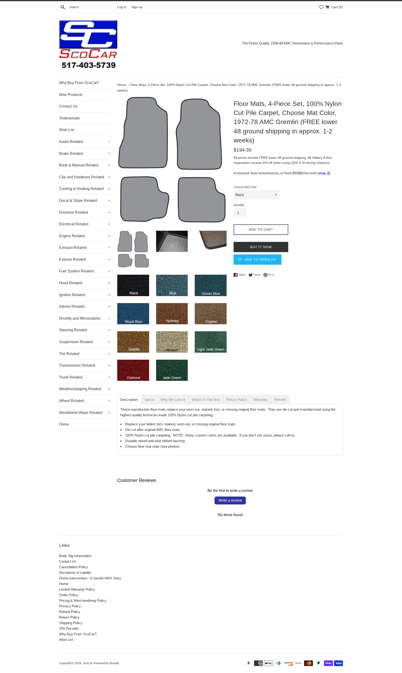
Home (64, 424)
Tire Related (84, 354)
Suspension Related (84, 342)
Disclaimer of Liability (75, 573)
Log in (121, 7)
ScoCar (87, 663)
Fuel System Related (84, 271)
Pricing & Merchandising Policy (82, 600)
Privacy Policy (70, 606)
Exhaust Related (84, 248)
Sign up (137, 7)
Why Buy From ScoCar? (79, 83)
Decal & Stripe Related (84, 201)
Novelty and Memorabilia (84, 318)
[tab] (129, 399)
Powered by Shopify (106, 663)
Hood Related (84, 283)
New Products (70, 95)
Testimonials (69, 118)
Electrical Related (84, 224)
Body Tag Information (75, 556)
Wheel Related (84, 401)
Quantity (239, 205)
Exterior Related (84, 259)
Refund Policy (69, 612)
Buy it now (261, 247)
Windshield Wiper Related (84, 413)
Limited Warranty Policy (77, 589)
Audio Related (84, 142)
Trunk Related (84, 377)
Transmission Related (84, 365)
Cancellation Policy (73, 567)
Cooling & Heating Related (84, 189)
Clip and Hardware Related (84, 177)
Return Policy (69, 617)
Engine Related (84, 236)
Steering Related (84, 330)
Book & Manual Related (84, 165)
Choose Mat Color (245, 187)
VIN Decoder (69, 628)
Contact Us (68, 106)
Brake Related (84, 154)
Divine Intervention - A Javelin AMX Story (90, 578)
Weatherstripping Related (84, 389)
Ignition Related (84, 295)
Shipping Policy (70, 623)
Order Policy (68, 595)
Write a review (230, 500)
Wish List (66, 130)
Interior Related (84, 306)
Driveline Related (84, 212)
